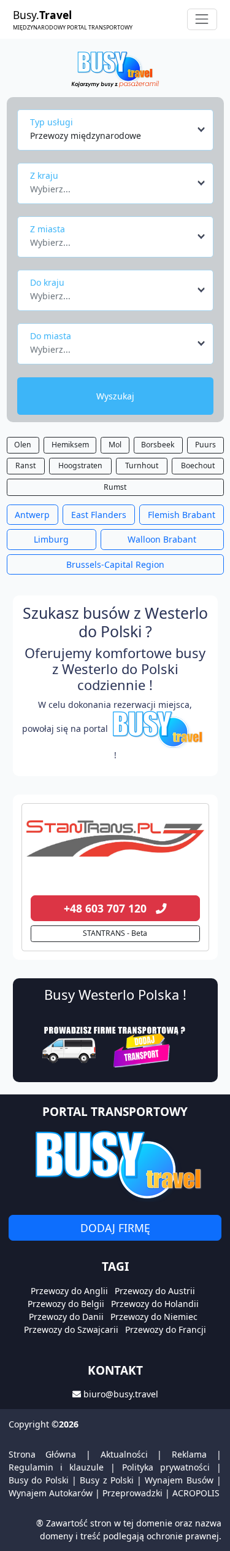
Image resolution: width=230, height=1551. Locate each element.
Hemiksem (70, 444)
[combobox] (118, 129)
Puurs (205, 444)
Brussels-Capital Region (115, 564)
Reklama (189, 1454)
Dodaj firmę (115, 1227)
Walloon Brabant (162, 539)
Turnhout (141, 465)
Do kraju (47, 282)
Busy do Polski (39, 1480)
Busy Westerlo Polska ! (115, 994)
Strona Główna (42, 1454)
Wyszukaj (115, 396)
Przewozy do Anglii (69, 1291)
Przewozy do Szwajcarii (71, 1329)
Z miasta (47, 229)
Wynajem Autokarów (51, 1493)
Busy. (72, 19)
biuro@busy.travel (120, 1394)
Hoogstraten (80, 465)
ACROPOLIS (196, 1493)
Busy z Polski (107, 1480)
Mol (115, 444)
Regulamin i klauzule (56, 1467)
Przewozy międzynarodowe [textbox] (85, 135)
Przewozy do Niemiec (153, 1316)
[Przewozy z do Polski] (115, 839)
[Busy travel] (115, 1164)
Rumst (115, 487)
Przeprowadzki (132, 1493)
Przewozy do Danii (66, 1316)
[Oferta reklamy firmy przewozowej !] (115, 1045)
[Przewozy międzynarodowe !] (159, 728)
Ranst (25, 465)
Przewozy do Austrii (155, 1291)
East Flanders (98, 514)
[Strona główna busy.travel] (115, 68)
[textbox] (111, 185)
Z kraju (44, 175)
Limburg (51, 539)
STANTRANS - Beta (115, 933)
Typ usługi (51, 122)
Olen (22, 444)
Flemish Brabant (181, 514)
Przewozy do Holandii (155, 1304)
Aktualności (124, 1454)
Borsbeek (158, 444)
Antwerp (32, 514)
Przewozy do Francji (165, 1329)
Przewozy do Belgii (66, 1304)
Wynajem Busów (179, 1480)
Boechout (198, 465)
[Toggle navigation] (202, 19)
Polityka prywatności (166, 1467)
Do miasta (50, 336)
